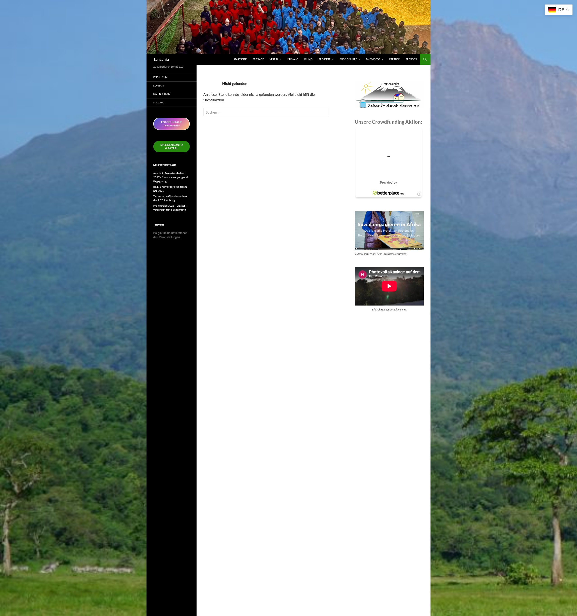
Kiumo (308, 59)
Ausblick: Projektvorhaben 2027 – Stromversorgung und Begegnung (170, 177)
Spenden (411, 59)
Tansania (161, 59)
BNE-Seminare (348, 59)
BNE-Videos (373, 59)
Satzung (158, 102)
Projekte (324, 59)
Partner (394, 59)
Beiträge (258, 59)
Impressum (160, 76)
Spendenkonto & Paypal (171, 146)
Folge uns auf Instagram (171, 123)
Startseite (240, 59)
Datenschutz (162, 93)
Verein (274, 59)
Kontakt (158, 85)
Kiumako (292, 59)
